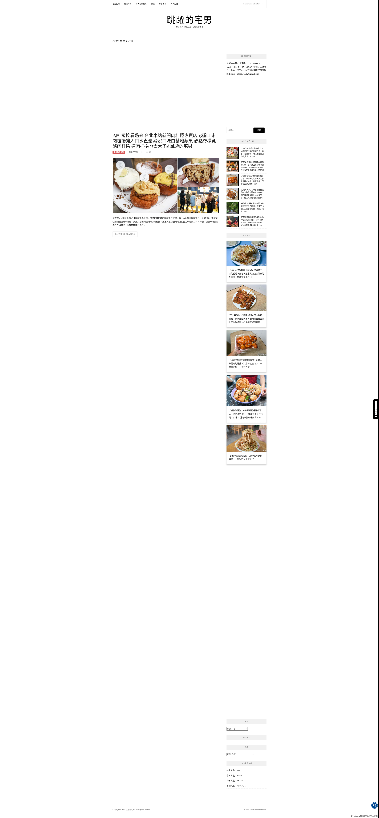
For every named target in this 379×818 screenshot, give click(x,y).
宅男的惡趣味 (141, 4)
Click (376, 409)
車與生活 (174, 4)
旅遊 (153, 4)
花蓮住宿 (116, 4)
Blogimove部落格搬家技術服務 (364, 816)
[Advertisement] (166, 93)
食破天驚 (127, 4)
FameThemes (261, 810)
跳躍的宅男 (189, 19)
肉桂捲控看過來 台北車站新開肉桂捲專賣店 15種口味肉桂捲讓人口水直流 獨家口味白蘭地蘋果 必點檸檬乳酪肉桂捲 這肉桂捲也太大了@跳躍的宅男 (164, 140)
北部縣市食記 (119, 152)
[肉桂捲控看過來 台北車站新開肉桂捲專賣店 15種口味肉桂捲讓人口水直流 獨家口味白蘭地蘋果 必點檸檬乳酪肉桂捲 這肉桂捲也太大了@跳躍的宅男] (166, 185)
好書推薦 (162, 4)
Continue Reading (125, 234)
